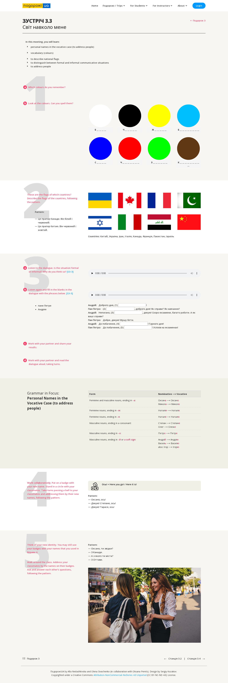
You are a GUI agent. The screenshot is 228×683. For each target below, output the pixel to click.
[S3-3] (70, 271)
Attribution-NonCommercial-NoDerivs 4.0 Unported (120, 675)
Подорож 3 (33, 658)
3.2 (175, 658)
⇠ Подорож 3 (198, 20)
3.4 (194, 658)
